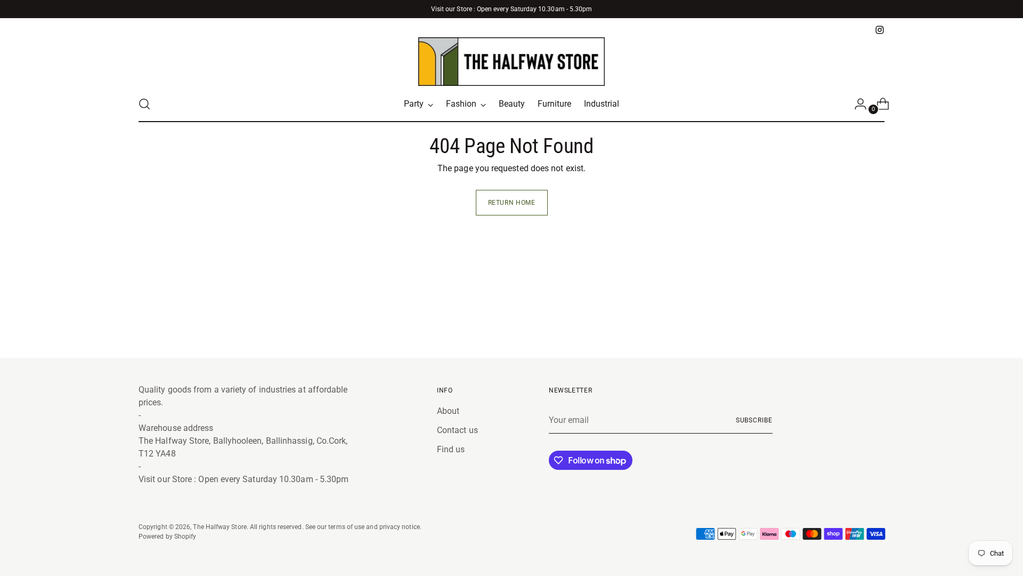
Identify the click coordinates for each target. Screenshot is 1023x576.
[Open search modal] (144, 104)
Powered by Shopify (167, 536)
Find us (451, 449)
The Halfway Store (219, 527)
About (448, 411)
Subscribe (754, 420)
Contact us (457, 430)
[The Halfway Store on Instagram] (879, 30)
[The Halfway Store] (511, 61)
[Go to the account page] (856, 104)
